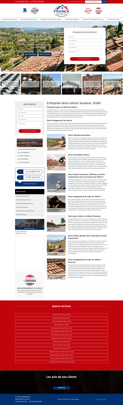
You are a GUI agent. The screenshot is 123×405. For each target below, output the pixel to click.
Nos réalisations (30, 54)
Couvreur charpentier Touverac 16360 (61, 345)
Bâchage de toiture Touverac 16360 (61, 318)
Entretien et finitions (113, 19)
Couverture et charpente (72, 19)
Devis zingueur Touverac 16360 (61, 324)
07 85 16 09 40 (38, 2)
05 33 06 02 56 (23, 2)
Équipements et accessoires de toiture (92, 19)
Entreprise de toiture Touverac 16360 (61, 348)
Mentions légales (75, 399)
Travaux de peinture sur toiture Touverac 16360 (61, 358)
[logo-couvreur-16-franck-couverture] (61, 10)
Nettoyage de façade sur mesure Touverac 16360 (61, 355)
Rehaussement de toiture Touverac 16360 (61, 338)
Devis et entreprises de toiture (28, 19)
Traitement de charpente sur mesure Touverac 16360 (61, 362)
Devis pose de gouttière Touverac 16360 (61, 321)
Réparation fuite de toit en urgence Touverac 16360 (61, 351)
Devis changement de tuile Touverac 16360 (61, 335)
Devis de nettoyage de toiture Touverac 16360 (61, 331)
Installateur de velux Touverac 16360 (61, 341)
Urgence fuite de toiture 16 (9, 19)
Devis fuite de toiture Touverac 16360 (61, 314)
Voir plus (61, 388)
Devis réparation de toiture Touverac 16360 (61, 328)
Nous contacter (45, 54)
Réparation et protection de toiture (51, 19)
